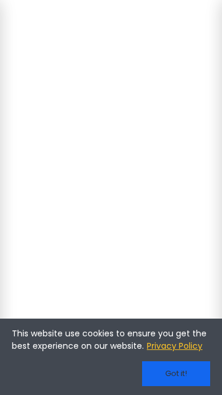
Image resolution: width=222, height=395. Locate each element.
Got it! (176, 373)
